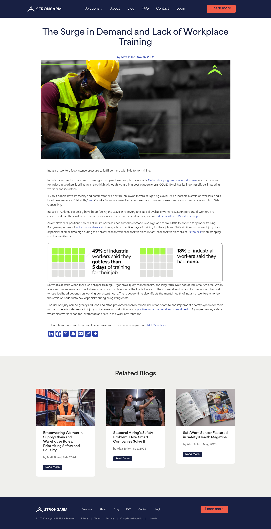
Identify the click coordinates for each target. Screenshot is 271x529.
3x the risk (194, 232)
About (115, 8)
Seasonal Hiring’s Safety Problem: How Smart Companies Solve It (133, 438)
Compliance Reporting (131, 519)
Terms (97, 519)
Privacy (84, 519)
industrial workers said (90, 227)
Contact (162, 8)
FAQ (145, 8)
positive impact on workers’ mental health (163, 309)
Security (110, 519)
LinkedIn (153, 519)
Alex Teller (128, 57)
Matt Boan (54, 457)
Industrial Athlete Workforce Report (178, 216)
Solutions (92, 8)
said (90, 200)
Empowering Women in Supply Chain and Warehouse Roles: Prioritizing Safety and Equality (63, 442)
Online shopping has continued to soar (172, 180)
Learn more (221, 8)
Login (180, 8)
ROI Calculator (156, 325)
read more (52, 467)
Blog (130, 8)
